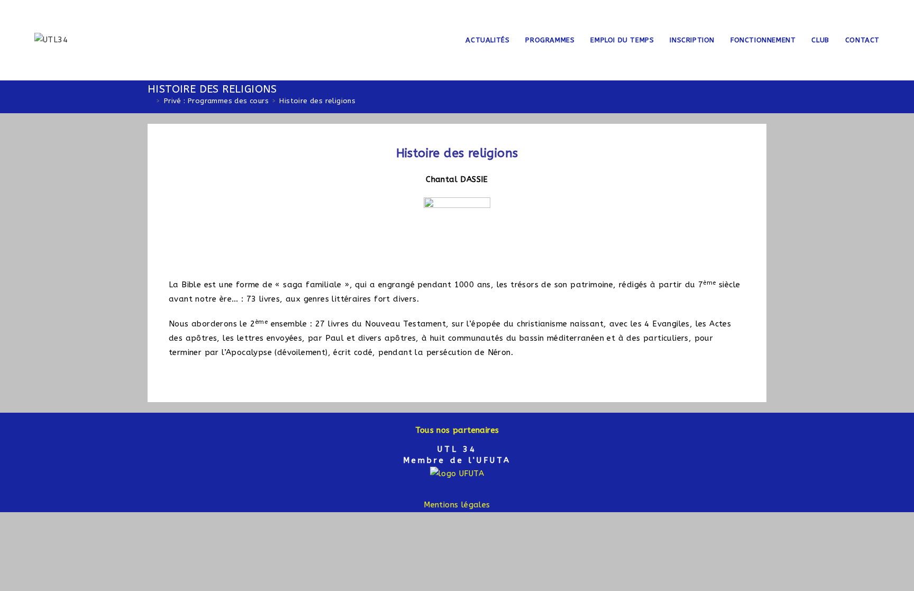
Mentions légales (457, 505)
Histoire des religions (317, 101)
